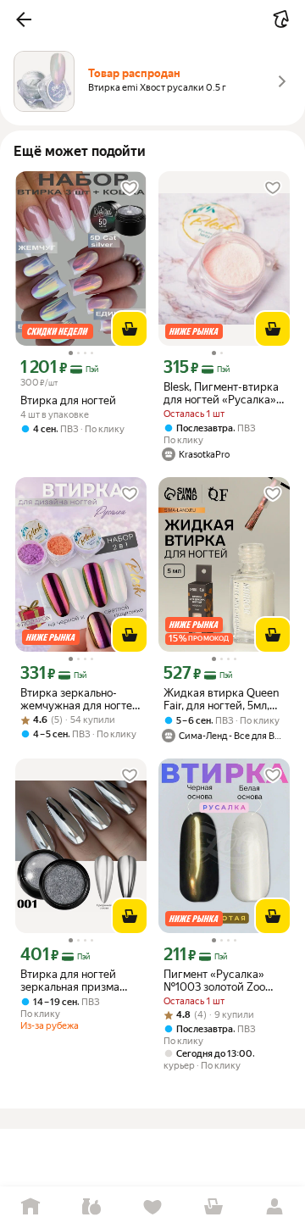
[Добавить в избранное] (129, 188)
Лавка (91, 1207)
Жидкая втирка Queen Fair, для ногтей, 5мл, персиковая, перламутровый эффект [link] (221, 699)
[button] (24, 19)
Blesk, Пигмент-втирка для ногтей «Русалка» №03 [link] (221, 393)
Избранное (152, 1207)
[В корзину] (129, 328)
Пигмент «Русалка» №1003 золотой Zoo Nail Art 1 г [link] (214, 980)
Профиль (274, 1207)
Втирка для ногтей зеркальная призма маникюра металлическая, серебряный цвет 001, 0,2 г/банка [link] (78, 980)
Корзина (213, 1207)
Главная (30, 1207)
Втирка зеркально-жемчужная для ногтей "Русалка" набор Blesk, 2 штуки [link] (79, 699)
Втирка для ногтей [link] (68, 400)
